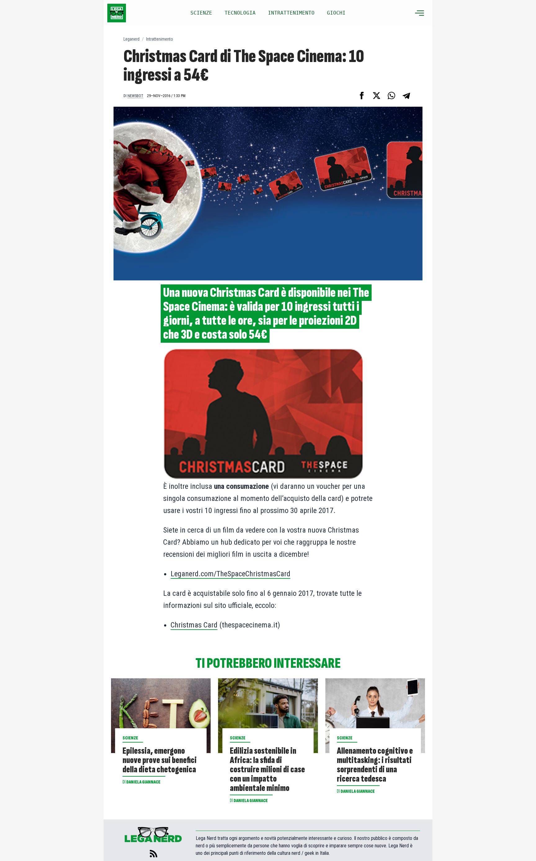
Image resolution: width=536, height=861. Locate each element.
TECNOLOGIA (240, 13)
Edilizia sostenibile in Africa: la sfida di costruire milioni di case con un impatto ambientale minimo (267, 769)
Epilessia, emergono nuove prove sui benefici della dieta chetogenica (160, 760)
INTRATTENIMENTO (291, 13)
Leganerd (131, 39)
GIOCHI (336, 13)
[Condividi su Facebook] (361, 95)
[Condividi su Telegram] (406, 95)
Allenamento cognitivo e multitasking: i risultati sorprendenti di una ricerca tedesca (375, 764)
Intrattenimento (159, 39)
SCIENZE (201, 13)
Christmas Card (194, 625)
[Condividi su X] (376, 95)
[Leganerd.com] (116, 13)
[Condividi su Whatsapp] (391, 95)
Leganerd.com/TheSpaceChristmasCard (230, 573)
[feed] (153, 853)
